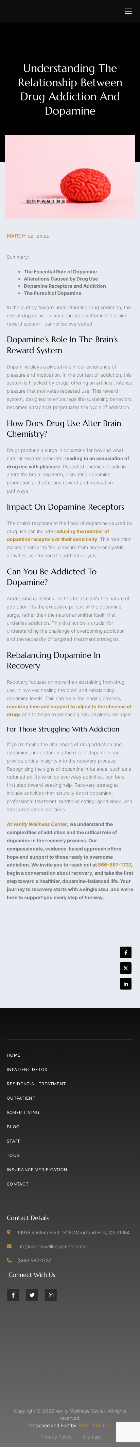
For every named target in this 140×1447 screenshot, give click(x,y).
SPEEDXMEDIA (94, 1425)
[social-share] (126, 952)
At (37, 824)
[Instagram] (51, 1295)
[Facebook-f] (13, 1295)
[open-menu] (128, 11)
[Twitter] (32, 1295)
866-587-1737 (114, 865)
